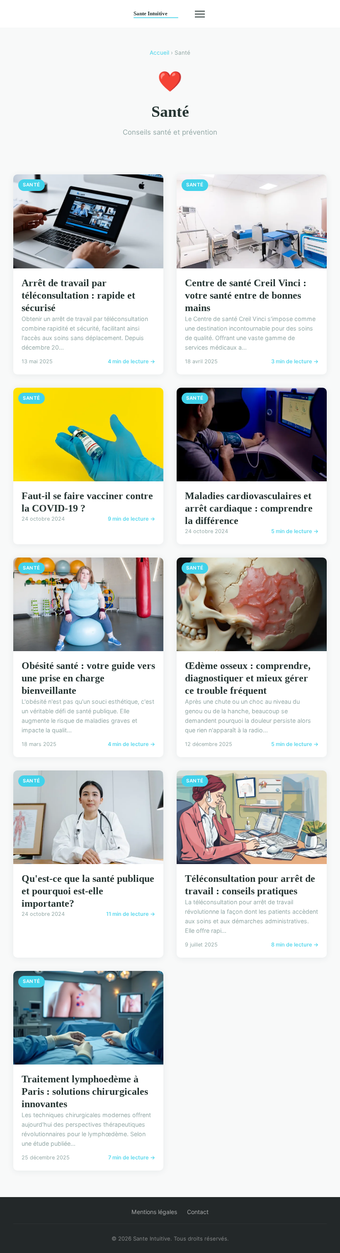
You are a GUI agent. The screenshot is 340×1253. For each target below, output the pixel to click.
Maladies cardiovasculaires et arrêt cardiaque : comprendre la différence (249, 508)
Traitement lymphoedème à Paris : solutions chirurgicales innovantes (85, 1091)
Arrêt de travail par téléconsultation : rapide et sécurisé (78, 295)
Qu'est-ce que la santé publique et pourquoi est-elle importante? (88, 891)
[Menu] (200, 14)
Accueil (159, 52)
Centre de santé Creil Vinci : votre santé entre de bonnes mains (245, 295)
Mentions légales (154, 1211)
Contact (198, 1211)
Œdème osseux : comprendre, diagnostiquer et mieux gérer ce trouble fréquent (248, 678)
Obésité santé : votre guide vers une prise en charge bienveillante (88, 678)
